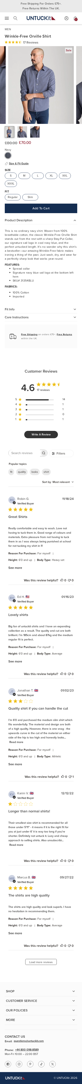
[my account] (66, 18)
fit (11, 472)
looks (34, 472)
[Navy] (8, 155)
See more (15, 567)
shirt (46, 472)
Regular (13, 197)
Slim (30, 197)
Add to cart (41, 208)
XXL (64, 176)
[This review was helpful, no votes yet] (62, 580)
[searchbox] (24, 453)
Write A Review (41, 434)
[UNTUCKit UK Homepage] (41, 18)
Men (8, 29)
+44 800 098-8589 (27, 1050)
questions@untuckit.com (29, 1041)
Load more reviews (41, 962)
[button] (9, 132)
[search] (15, 18)
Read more (16, 742)
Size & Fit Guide (19, 163)
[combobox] (58, 482)
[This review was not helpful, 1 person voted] (70, 776)
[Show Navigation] (6, 18)
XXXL (10, 184)
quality (22, 472)
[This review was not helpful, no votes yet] (69, 580)
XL (51, 176)
